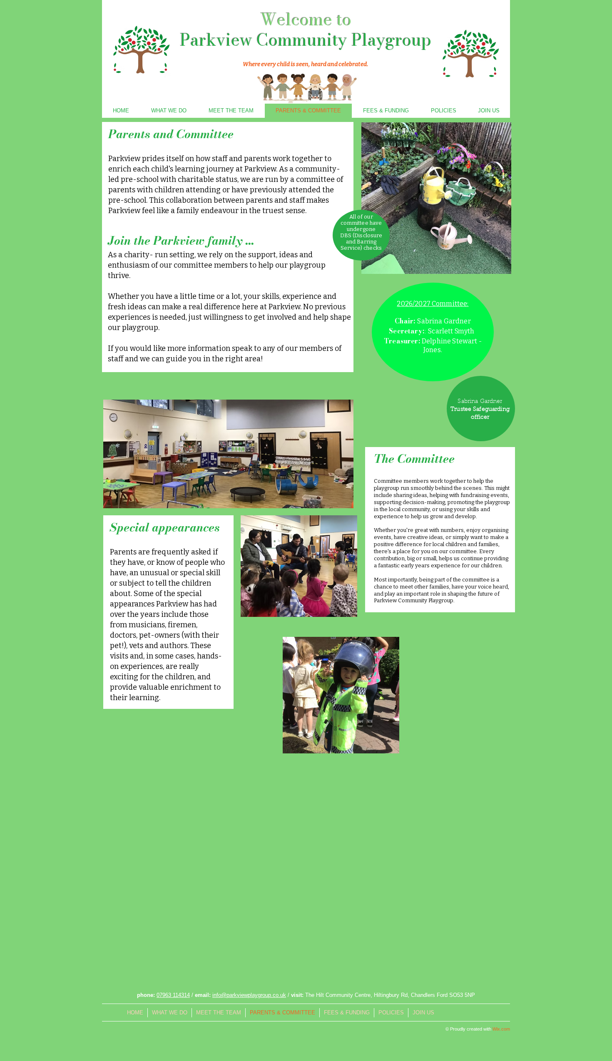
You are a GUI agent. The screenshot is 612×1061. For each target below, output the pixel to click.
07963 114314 (173, 995)
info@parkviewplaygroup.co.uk (249, 995)
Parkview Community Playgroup (305, 39)
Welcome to (305, 19)
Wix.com (501, 1028)
